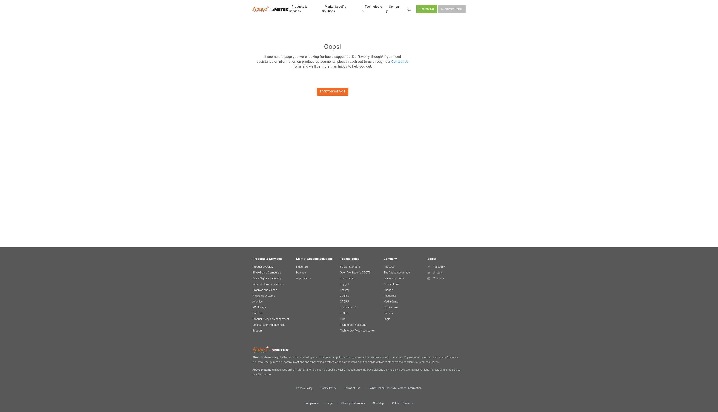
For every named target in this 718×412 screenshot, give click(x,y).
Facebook (439, 266)
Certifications (391, 284)
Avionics (257, 301)
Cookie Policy (328, 388)
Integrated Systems (263, 295)
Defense (301, 272)
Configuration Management (268, 324)
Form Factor (347, 278)
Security (344, 289)
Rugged (344, 284)
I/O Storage (259, 307)
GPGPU (344, 301)
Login (387, 318)
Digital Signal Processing (267, 278)
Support (257, 330)
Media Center (391, 301)
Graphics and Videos (264, 289)
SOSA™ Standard (350, 266)
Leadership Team (394, 278)
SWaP (343, 318)
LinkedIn (438, 272)
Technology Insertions (353, 324)
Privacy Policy (304, 388)
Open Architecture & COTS (355, 272)
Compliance (312, 403)
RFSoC (344, 313)
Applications (303, 278)
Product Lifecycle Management (270, 318)
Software (257, 313)
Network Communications (268, 284)
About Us (389, 266)
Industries (302, 266)
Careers (388, 313)
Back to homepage (332, 91)
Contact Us (427, 9)
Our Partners (391, 307)
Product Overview (262, 266)
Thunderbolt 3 (348, 307)
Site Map (378, 403)
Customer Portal (451, 9)
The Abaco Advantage (397, 272)
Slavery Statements (353, 403)
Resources (390, 295)
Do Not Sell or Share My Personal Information (395, 388)
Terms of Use (352, 388)
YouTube (438, 278)
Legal (330, 403)
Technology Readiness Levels (357, 330)
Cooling (344, 295)
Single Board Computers (266, 272)
